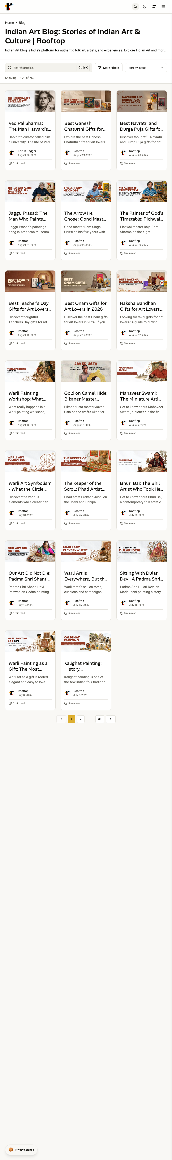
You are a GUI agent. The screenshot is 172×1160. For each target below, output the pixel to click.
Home (9, 22)
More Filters (111, 68)
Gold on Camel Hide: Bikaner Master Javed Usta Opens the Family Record (86, 402)
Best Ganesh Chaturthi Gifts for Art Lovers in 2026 (83, 129)
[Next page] (111, 719)
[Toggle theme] (145, 6)
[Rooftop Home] (9, 6)
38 (100, 719)
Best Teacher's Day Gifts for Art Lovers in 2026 (29, 309)
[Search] (135, 6)
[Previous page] (61, 719)
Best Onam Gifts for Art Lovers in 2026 (85, 306)
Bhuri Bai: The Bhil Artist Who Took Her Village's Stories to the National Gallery (141, 492)
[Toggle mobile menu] (163, 6)
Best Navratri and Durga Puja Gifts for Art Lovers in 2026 (141, 129)
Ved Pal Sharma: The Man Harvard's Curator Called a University (28, 132)
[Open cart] (154, 6)
